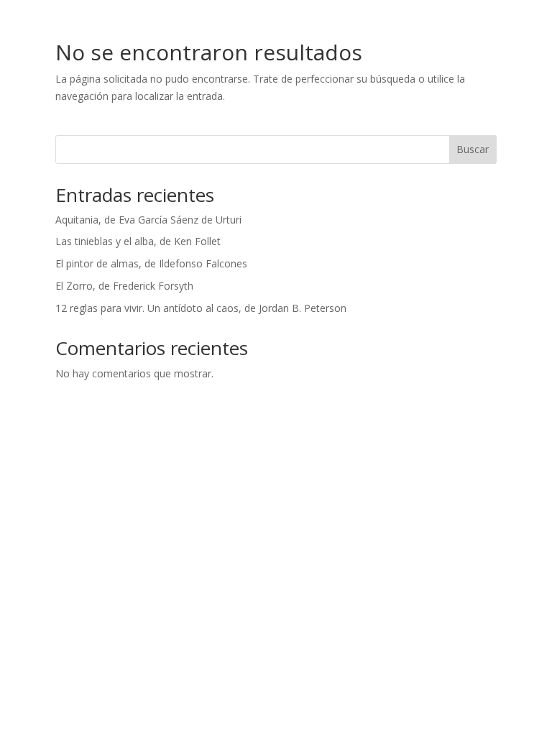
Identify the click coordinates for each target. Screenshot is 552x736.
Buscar (472, 149)
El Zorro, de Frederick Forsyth (124, 286)
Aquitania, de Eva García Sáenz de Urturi (148, 219)
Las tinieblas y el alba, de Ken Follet (138, 241)
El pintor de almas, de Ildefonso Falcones (151, 263)
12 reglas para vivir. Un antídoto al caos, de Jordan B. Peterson (200, 308)
